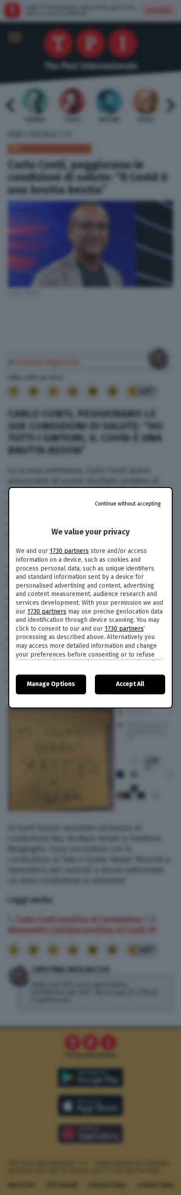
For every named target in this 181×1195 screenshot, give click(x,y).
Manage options (51, 684)
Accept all (130, 684)
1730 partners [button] (69, 551)
